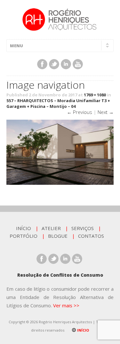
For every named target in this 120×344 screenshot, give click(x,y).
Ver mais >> (66, 305)
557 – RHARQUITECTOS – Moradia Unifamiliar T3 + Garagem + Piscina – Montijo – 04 (58, 103)
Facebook (42, 64)
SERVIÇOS (82, 228)
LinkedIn (66, 64)
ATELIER (51, 228)
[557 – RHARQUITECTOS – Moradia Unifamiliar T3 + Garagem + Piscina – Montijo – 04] (60, 183)
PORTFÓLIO (23, 236)
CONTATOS (91, 236)
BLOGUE (58, 236)
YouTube (78, 64)
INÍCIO (23, 228)
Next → (106, 112)
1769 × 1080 (95, 95)
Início (82, 330)
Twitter (54, 64)
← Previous (79, 112)
